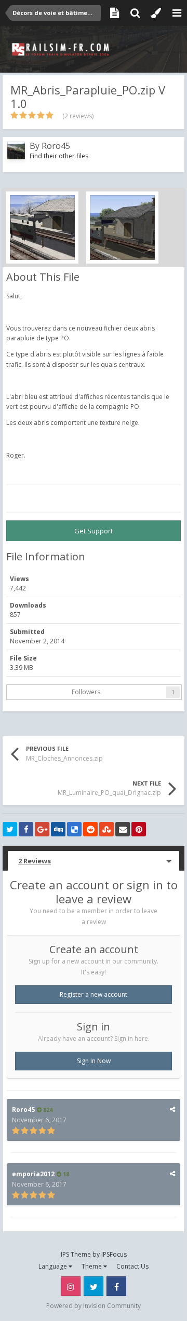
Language (53, 1266)
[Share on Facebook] (26, 829)
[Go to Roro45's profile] (16, 150)
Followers (86, 691)
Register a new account (93, 994)
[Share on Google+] (42, 829)
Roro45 (56, 146)
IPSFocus (114, 1254)
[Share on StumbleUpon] (106, 829)
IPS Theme (76, 1254)
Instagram (71, 1286)
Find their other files (59, 156)
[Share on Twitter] (10, 829)
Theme (92, 1266)
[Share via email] (122, 829)
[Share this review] (172, 1109)
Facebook (116, 1286)
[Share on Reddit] (90, 829)
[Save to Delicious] (74, 829)
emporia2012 (33, 1173)
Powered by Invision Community (93, 1305)
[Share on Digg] (58, 829)
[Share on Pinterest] (138, 829)
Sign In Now (94, 1060)
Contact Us (132, 1266)
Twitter (93, 1286)
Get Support (93, 530)
